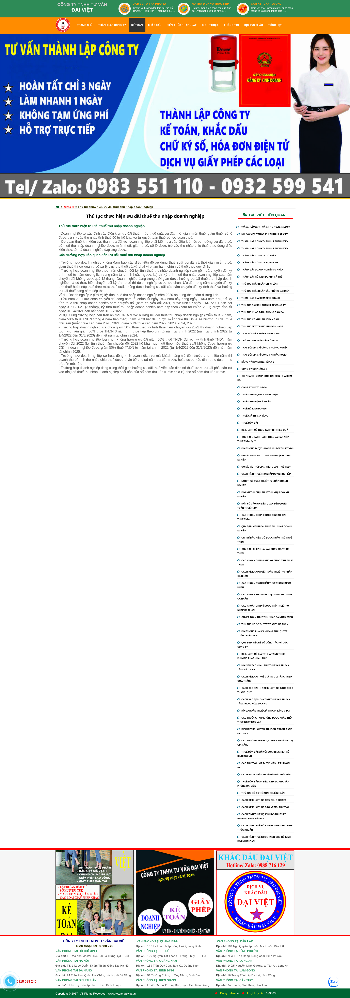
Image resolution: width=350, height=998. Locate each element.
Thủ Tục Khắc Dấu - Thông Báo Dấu (263, 312)
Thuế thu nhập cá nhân (256, 401)
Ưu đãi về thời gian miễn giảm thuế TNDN (266, 467)
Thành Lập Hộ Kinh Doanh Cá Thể (261, 277)
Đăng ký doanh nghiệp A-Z (257, 362)
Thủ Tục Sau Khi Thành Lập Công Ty (263, 305)
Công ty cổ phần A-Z (254, 369)
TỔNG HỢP (275, 25)
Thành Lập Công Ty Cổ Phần (258, 255)
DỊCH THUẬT (210, 25)
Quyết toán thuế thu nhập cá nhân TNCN (267, 617)
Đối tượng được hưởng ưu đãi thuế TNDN (267, 448)
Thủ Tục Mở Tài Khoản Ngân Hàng (262, 326)
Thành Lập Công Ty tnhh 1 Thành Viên (264, 241)
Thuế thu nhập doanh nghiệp (259, 394)
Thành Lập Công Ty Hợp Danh (259, 262)
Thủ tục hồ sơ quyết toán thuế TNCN (264, 624)
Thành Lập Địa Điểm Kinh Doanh (260, 298)
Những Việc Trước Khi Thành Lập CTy (264, 234)
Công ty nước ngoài (254, 387)
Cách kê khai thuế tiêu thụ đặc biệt (263, 800)
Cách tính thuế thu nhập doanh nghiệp (266, 474)
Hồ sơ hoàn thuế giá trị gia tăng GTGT (265, 710)
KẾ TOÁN (137, 25)
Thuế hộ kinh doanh (254, 408)
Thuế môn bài (249, 423)
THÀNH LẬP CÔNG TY (112, 25)
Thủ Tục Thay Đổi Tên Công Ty (260, 340)
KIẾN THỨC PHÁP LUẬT (182, 25)
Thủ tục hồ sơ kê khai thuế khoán (263, 793)
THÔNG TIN (231, 25)
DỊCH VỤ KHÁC (253, 25)
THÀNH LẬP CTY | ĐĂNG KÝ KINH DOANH (265, 227)
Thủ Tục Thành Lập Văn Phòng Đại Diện (265, 291)
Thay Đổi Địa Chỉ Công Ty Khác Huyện (264, 355)
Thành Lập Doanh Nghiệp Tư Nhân (262, 269)
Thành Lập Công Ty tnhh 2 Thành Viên (264, 248)
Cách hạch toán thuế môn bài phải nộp (265, 774)
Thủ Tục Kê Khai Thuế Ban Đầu (260, 319)
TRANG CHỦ (85, 25)
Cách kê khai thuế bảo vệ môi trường (265, 807)
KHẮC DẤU (154, 25)
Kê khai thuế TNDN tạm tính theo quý (264, 430)
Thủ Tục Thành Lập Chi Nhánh (259, 284)
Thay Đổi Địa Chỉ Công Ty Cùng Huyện (264, 347)
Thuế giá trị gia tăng (254, 416)
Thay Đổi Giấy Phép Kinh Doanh (260, 333)
